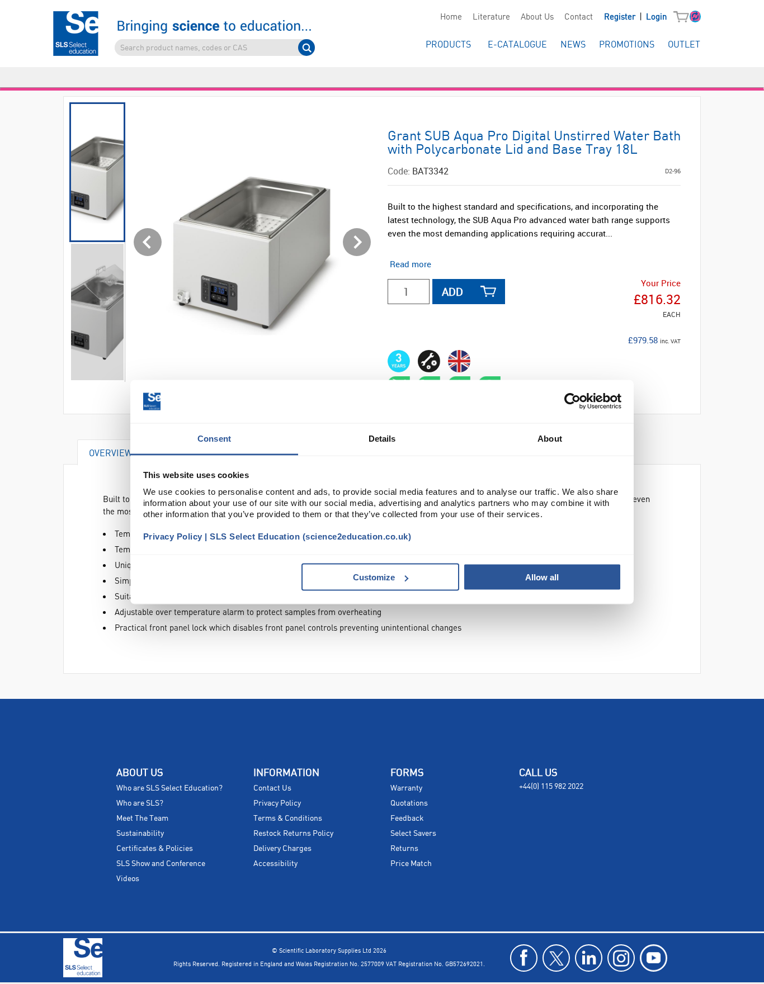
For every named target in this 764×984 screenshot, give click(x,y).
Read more (410, 263)
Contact (578, 17)
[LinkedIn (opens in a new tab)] (588, 958)
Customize (374, 577)
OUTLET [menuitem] (684, 45)
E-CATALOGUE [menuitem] (517, 45)
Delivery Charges (282, 849)
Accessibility (275, 864)
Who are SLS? (139, 803)
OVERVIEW (111, 452)
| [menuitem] (635, 17)
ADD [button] (452, 292)
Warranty (406, 788)
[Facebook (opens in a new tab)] (523, 958)
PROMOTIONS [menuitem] (626, 45)
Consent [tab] (214, 438)
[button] (684, 17)
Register (621, 17)
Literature (491, 17)
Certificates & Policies (154, 849)
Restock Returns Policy (293, 834)
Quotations (409, 803)
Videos (127, 879)
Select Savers (413, 834)
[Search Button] (306, 47)
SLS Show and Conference (160, 864)
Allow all (542, 577)
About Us (537, 17)
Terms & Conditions (287, 818)
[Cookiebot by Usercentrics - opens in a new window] (572, 401)
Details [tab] (382, 438)
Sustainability (140, 834)
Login (656, 17)
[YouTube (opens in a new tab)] (653, 958)
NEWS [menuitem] (573, 45)
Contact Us (272, 788)
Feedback (407, 818)
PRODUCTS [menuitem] (448, 45)
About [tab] (549, 438)
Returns (404, 849)
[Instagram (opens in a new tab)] (621, 958)
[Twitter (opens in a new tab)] (556, 958)
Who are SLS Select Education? (169, 788)
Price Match (411, 864)
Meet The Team (142, 818)
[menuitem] (451, 17)
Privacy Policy (277, 803)
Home (451, 17)
